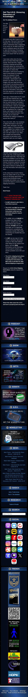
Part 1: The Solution (14, 494)
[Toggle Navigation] (14, 7)
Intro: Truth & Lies (14, 492)
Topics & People (14, 504)
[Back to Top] (25, 694)
